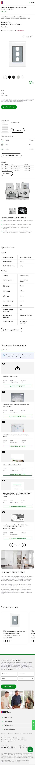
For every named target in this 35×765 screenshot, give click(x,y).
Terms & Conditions (22, 739)
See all (7, 173)
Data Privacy (22, 737)
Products (7, 17)
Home (2, 17)
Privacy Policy (9, 669)
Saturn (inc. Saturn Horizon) (8, 18)
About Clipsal (8, 717)
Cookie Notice (15, 737)
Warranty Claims (4, 739)
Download (18, 130)
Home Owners (8, 721)
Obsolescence (13, 739)
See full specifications (11, 155)
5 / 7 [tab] (27, 37)
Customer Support (9, 729)
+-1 (12, 641)
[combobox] (26, 678)
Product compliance (5, 737)
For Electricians (8, 725)
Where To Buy (9, 107)
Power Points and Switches (18, 17)
